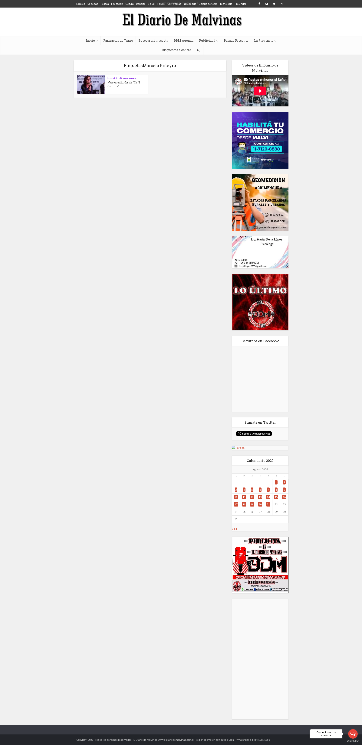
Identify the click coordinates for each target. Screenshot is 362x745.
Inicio (90, 40)
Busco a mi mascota (153, 40)
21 (268, 504)
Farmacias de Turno (118, 40)
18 (244, 504)
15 (276, 497)
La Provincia (263, 40)
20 (260, 504)
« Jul (234, 529)
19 (252, 504)
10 (236, 497)
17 (236, 504)
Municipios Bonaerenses (121, 78)
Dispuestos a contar (176, 50)
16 (284, 497)
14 (268, 497)
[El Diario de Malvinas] (181, 19)
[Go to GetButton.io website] (353, 741)
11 (244, 497)
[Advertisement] (260, 659)
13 (260, 497)
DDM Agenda (183, 40)
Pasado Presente (236, 40)
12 (252, 497)
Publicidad (207, 40)
